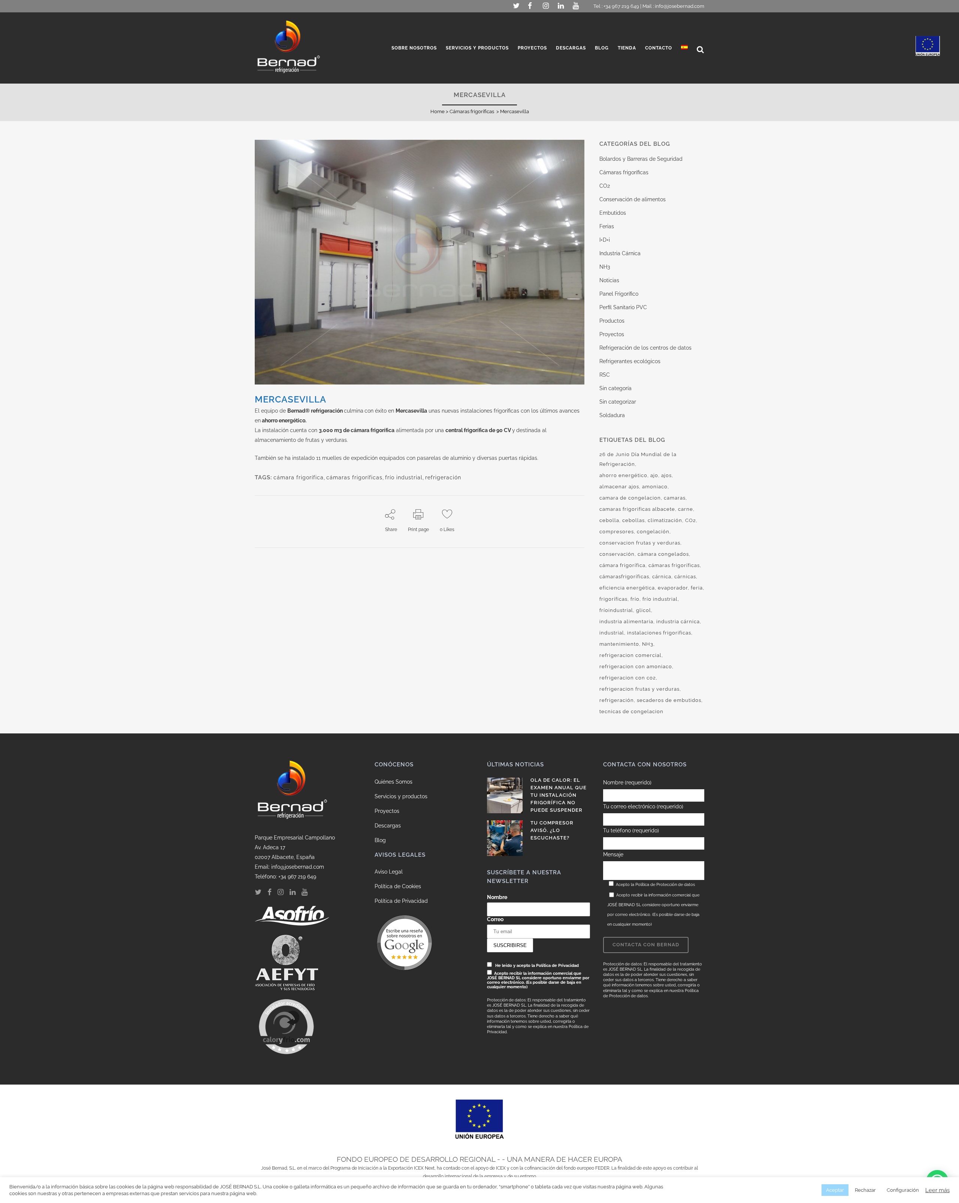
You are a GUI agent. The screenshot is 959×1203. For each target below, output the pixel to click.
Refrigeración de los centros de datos (645, 348)
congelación (653, 531)
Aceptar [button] (835, 1190)
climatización (665, 520)
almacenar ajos (619, 486)
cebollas (633, 520)
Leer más (937, 1190)
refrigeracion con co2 (627, 678)
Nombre (497, 897)
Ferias (606, 226)
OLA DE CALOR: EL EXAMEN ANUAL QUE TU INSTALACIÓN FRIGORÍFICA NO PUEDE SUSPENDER (558, 795)
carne (685, 509)
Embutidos (612, 213)
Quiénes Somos (393, 782)
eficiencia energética (627, 588)
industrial (611, 633)
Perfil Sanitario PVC (623, 307)
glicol (643, 610)
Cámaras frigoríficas (472, 111)
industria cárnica (678, 621)
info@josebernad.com (679, 6)
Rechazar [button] (865, 1190)
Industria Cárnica (620, 253)
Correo (495, 919)
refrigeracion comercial (630, 655)
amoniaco (655, 486)
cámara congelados (663, 554)
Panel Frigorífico (618, 294)
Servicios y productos (401, 796)
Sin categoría (615, 388)
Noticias (609, 280)
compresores (616, 531)
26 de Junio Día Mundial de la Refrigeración (638, 459)
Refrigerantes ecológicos (629, 361)
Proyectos (611, 334)
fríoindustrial (616, 610)
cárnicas (685, 576)
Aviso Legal (389, 872)
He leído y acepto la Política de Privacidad (537, 965)
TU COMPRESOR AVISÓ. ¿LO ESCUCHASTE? (552, 830)
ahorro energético (623, 475)
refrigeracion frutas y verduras (639, 689)
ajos (666, 475)
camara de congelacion (630, 498)
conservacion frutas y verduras (639, 543)
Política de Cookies (398, 886)
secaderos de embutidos (669, 700)
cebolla (609, 520)
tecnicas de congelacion (631, 711)
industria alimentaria (626, 621)
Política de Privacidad (401, 901)
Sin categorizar (617, 402)
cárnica (661, 576)
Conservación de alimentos (632, 199)
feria (697, 588)
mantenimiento (619, 644)
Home (437, 111)
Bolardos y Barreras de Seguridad (641, 159)
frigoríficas (613, 599)
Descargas (388, 826)
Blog (380, 840)
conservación (617, 554)
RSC (604, 375)
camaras (675, 498)
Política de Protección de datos (665, 884)
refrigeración (443, 477)
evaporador (673, 588)
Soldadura (612, 415)
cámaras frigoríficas (354, 477)
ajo (654, 475)
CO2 (604, 186)
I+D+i (604, 240)
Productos (611, 321)
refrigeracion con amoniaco (635, 666)
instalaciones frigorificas (659, 633)
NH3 (604, 267)
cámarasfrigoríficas (624, 576)
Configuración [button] (903, 1190)
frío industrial (404, 477)
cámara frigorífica (298, 477)
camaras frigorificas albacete (637, 509)
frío (634, 599)
